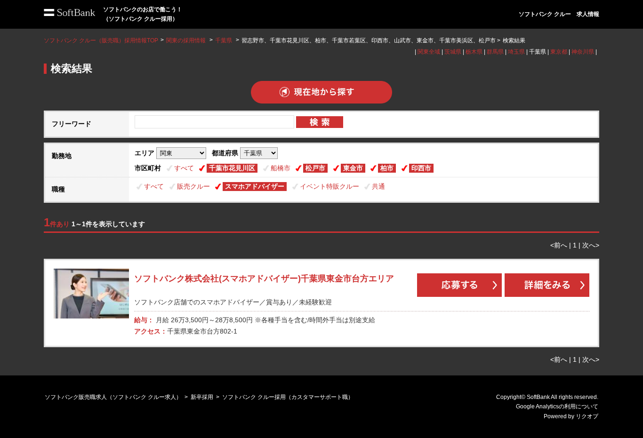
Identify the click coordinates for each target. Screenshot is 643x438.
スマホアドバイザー (254, 186)
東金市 (353, 168)
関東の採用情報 (186, 40)
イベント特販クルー (329, 186)
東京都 (558, 51)
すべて (184, 168)
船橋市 (280, 168)
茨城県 (452, 51)
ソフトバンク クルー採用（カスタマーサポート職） (288, 397)
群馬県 (495, 51)
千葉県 (223, 40)
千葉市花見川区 (232, 168)
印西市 (421, 168)
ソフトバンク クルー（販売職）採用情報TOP (101, 40)
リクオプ (587, 416)
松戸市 (315, 168)
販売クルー (193, 186)
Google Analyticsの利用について (557, 406)
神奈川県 (582, 51)
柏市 (387, 168)
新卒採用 (202, 397)
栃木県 (474, 51)
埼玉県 (516, 51)
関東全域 (429, 51)
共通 (378, 186)
